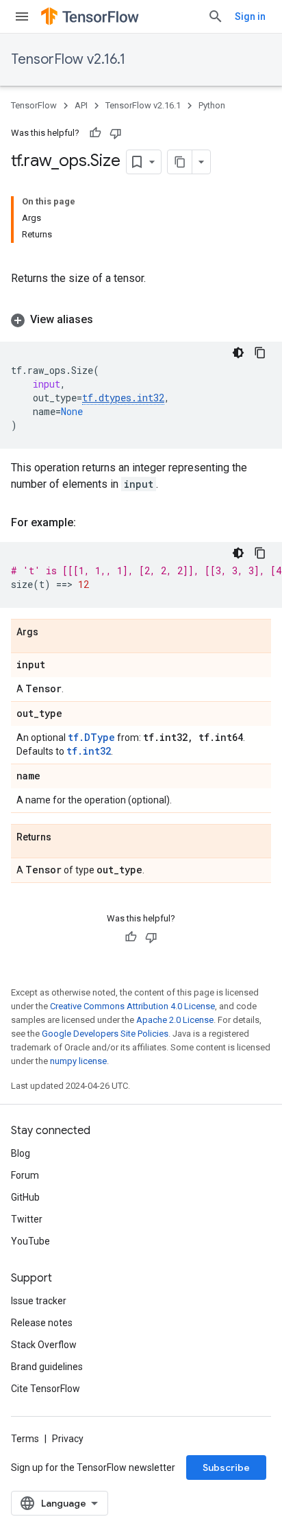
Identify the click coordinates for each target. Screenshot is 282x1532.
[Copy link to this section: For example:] (89, 523)
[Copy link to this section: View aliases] (106, 319)
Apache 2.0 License (175, 1020)
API (81, 105)
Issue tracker (38, 1300)
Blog (20, 1153)
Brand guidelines (47, 1366)
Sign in (250, 16)
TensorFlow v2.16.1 (68, 59)
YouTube (30, 1241)
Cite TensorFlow (45, 1388)
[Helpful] (95, 133)
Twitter (26, 1219)
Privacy (68, 1438)
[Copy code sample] (260, 353)
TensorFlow (34, 105)
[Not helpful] (115, 133)
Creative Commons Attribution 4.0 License (132, 1006)
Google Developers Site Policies (105, 1033)
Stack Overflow (44, 1344)
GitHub (25, 1197)
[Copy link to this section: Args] (52, 632)
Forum (25, 1175)
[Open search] (215, 16)
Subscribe (226, 1467)
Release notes (42, 1322)
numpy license (78, 1061)
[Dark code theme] (238, 353)
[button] (141, 319)
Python (211, 105)
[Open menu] (22, 16)
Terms (25, 1438)
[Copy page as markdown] (180, 162)
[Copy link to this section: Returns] (65, 837)
